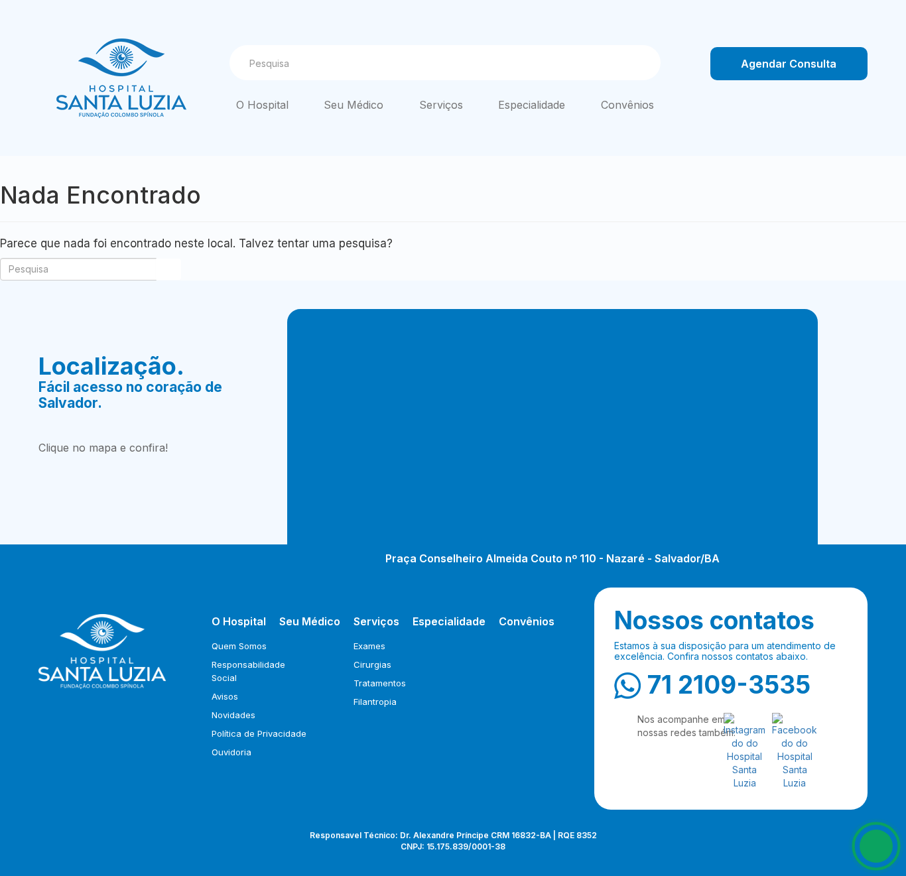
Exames (369, 646)
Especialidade (531, 104)
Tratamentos (380, 683)
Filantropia (375, 701)
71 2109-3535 (728, 685)
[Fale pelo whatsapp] (876, 846)
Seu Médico (353, 104)
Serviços (441, 104)
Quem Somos (239, 646)
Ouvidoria (231, 752)
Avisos (225, 696)
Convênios (627, 104)
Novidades (233, 715)
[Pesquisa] (638, 63)
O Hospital (262, 104)
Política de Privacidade (259, 733)
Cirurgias (372, 664)
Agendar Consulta (788, 63)
